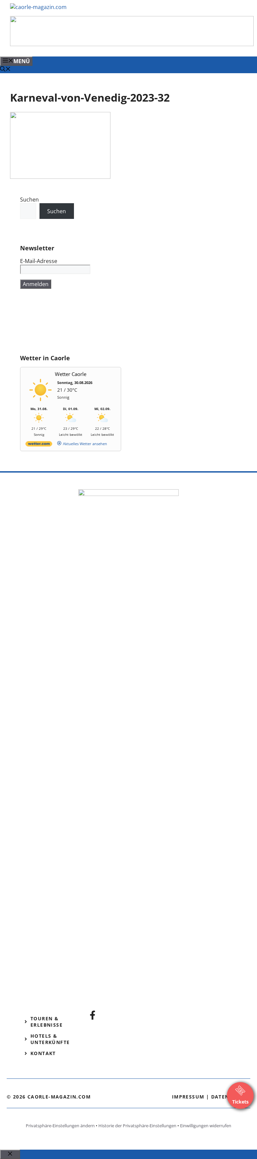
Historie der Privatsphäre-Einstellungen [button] (137, 1126)
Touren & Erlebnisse (46, 1021)
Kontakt (43, 1053)
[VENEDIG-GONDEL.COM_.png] (132, 44)
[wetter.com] (38, 444)
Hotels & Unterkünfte (50, 1039)
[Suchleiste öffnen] (5, 69)
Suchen (29, 199)
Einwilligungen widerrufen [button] (205, 1126)
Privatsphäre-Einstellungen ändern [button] (60, 1126)
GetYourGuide (38, 325)
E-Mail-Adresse (38, 261)
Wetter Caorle (70, 374)
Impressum (188, 1096)
